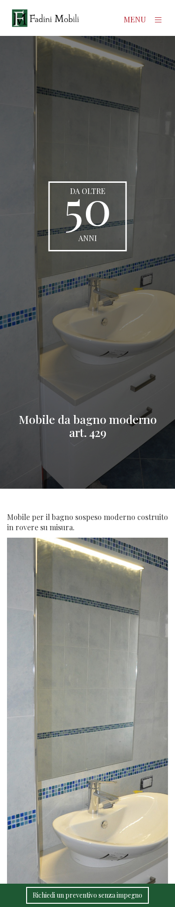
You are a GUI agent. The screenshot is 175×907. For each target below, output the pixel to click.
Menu (136, 19)
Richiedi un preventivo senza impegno (87, 895)
